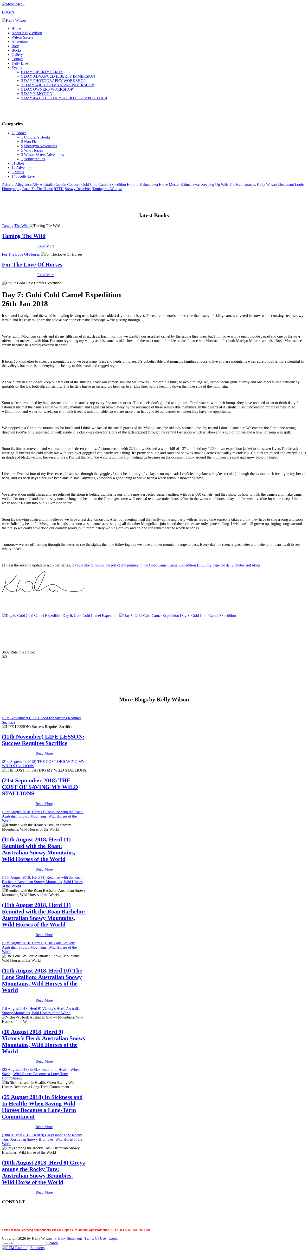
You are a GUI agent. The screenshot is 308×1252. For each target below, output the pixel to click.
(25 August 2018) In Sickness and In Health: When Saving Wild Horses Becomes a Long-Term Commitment (41, 1073)
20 (13, 133)
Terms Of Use (95, 1238)
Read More (45, 246)
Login (113, 1238)
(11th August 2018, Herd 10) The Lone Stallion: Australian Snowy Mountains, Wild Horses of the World (39, 947)
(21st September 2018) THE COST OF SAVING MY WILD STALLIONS (40, 787)
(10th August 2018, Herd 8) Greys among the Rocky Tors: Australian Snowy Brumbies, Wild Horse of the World (42, 1139)
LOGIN (8, 12)
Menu (20, 4)
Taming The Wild (15, 226)
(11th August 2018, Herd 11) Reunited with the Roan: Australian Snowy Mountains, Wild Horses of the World (42, 816)
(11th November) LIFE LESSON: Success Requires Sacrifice (43, 739)
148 (14, 176)
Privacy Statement (68, 1238)
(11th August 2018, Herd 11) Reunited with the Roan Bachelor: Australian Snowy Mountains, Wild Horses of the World (42, 881)
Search (52, 1243)
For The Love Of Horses (21, 254)
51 (13, 163)
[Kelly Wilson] (14, 20)
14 (13, 168)
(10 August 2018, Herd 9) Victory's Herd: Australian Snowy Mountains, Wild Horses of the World (42, 1010)
